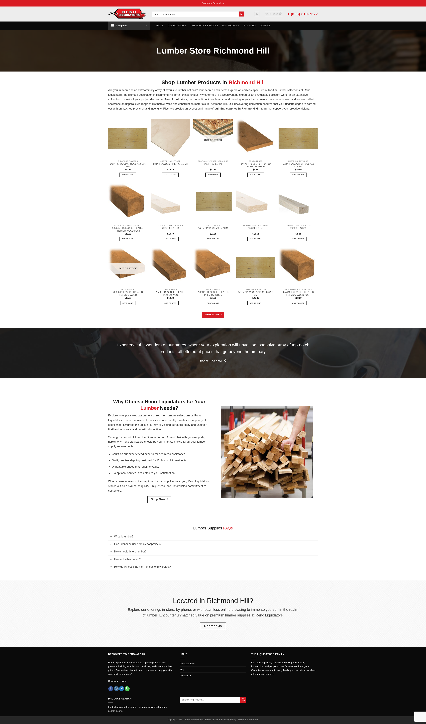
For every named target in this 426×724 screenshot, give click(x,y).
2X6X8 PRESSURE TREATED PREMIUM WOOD (128, 293)
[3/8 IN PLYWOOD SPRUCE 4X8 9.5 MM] (255, 267)
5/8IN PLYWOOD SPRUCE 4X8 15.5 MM (128, 165)
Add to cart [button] (128, 175)
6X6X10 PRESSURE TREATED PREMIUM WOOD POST (127, 229)
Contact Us (185, 675)
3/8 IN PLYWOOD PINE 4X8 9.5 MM (170, 164)
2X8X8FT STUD (255, 228)
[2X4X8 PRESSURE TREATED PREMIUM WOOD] (170, 267)
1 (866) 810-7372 (303, 14)
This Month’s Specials (204, 25)
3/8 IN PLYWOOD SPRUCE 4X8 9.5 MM (255, 293)
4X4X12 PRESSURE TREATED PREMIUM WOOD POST (298, 293)
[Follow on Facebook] (110, 688)
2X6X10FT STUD (170, 228)
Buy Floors (229, 25)
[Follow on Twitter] (121, 688)
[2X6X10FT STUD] (170, 203)
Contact (265, 25)
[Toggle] (111, 537)
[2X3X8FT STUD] (298, 203)
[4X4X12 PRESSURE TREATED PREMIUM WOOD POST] (298, 267)
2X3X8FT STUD (298, 228)
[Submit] (241, 14)
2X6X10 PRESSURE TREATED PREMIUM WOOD (213, 293)
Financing (249, 25)
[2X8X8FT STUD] (255, 203)
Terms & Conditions (248, 719)
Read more (213, 175)
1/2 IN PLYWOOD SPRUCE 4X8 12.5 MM (298, 165)
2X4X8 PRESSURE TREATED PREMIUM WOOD (170, 293)
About (159, 25)
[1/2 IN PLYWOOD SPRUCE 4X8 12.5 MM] (298, 138)
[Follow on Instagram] (116, 688)
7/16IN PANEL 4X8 (213, 164)
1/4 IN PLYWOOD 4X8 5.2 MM (213, 228)
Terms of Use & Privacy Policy (221, 719)
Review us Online (117, 681)
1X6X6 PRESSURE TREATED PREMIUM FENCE (256, 165)
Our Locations (177, 25)
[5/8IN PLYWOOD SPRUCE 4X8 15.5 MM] (127, 138)
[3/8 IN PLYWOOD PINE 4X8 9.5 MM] (170, 138)
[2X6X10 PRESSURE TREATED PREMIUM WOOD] (213, 267)
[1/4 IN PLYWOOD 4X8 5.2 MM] (213, 203)
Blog (182, 669)
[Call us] (127, 688)
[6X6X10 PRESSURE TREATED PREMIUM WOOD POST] (127, 203)
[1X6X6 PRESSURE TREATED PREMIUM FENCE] (255, 138)
